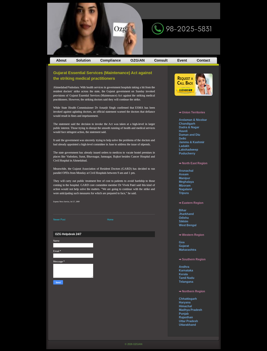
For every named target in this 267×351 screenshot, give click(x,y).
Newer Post (59, 219)
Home (110, 219)
